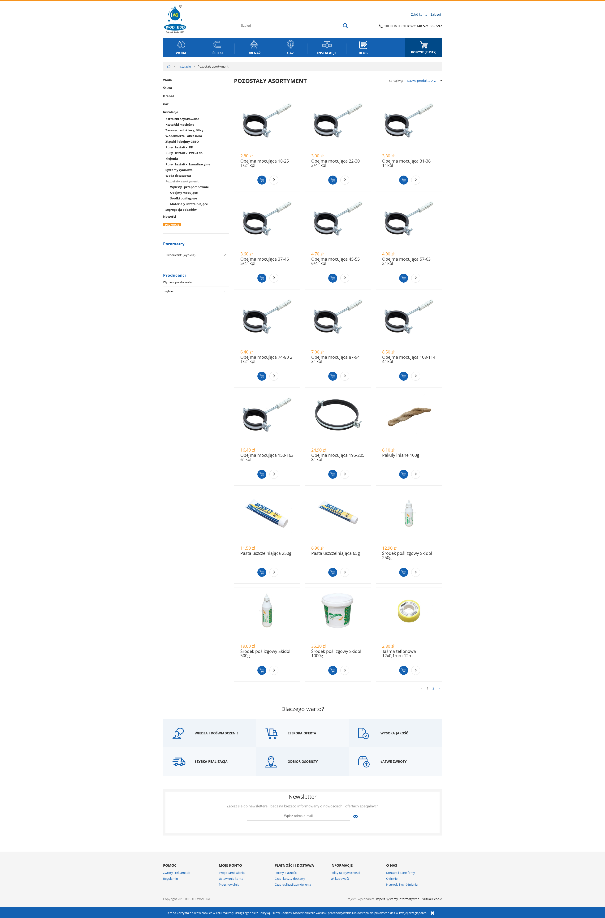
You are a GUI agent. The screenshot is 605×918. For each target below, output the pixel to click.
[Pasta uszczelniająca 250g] (267, 517)
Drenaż (168, 96)
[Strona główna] (175, 18)
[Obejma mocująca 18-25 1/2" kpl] (267, 125)
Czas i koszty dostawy (290, 878)
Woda (167, 80)
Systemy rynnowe (179, 170)
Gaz (166, 104)
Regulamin (170, 878)
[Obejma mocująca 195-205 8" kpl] (338, 419)
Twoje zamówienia (232, 873)
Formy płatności (286, 873)
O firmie (392, 878)
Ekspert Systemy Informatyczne (397, 899)
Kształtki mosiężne (179, 124)
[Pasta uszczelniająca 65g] (338, 517)
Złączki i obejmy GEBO (182, 141)
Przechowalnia (229, 884)
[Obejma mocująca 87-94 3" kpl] (338, 321)
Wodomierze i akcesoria (183, 136)
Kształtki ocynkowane (182, 119)
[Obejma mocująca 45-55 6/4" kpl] (338, 223)
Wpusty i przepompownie (189, 187)
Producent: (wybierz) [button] (180, 255)
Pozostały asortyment (182, 181)
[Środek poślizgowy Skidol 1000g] (338, 615)
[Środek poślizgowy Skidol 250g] (409, 517)
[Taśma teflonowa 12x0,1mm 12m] (409, 615)
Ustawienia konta (231, 878)
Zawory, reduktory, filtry (184, 130)
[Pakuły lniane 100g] (409, 419)
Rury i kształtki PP (179, 147)
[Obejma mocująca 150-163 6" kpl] (267, 419)
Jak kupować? (339, 878)
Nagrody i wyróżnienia (402, 884)
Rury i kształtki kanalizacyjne (187, 164)
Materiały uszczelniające (189, 204)
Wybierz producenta (177, 282)
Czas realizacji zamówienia (293, 884)
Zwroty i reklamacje (176, 873)
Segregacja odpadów (181, 209)
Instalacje (170, 112)
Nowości (169, 216)
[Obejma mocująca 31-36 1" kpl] (409, 125)
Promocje (172, 224)
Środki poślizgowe (183, 198)
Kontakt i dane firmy (400, 873)
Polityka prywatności (345, 873)
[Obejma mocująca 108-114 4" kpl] (409, 321)
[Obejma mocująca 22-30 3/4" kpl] (338, 125)
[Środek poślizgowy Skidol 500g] (267, 615)
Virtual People (432, 899)
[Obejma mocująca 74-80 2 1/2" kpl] (267, 321)
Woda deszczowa (178, 175)
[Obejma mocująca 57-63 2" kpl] (409, 223)
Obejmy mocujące (184, 192)
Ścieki (167, 88)
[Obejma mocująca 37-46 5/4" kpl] (267, 223)
